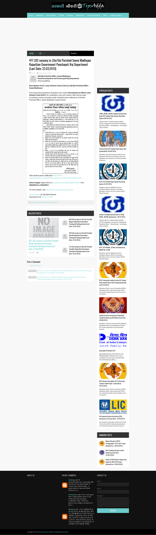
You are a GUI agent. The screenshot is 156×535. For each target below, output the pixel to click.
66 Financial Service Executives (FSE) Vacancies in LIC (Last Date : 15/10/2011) (112, 417)
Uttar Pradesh (51, 15)
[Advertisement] (60, 36)
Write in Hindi (47, 197)
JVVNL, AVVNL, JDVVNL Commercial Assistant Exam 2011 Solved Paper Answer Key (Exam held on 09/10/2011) (112, 115)
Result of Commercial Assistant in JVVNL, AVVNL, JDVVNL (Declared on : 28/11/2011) (112, 215)
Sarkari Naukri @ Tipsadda (46, 532)
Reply (33, 73)
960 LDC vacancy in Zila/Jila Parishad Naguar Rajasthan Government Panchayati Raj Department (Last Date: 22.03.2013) (80, 222)
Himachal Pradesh (93, 15)
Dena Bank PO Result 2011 (107, 350)
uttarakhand (80, 15)
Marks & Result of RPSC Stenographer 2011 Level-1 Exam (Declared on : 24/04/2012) (115, 443)
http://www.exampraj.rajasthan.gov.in (66, 183)
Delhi (105, 15)
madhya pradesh (116, 15)
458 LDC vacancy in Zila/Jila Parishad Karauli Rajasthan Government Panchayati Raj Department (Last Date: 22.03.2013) (80, 236)
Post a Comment (35, 265)
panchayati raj (38, 202)
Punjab (61, 15)
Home (31, 15)
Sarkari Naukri (34, 194)
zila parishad (53, 202)
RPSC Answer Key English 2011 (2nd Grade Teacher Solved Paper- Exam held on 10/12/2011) (112, 383)
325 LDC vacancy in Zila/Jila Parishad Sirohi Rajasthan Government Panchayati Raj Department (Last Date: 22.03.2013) (43, 245)
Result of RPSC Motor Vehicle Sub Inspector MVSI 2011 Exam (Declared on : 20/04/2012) (116, 461)
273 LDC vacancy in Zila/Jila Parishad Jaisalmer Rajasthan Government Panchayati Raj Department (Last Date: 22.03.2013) (80, 250)
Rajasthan (39, 15)
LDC (40, 53)
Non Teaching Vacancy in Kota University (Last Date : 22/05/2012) (115, 452)
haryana (70, 15)
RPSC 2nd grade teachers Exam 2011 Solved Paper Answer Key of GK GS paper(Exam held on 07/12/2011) (112, 282)
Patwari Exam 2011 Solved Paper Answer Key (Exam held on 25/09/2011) (112, 150)
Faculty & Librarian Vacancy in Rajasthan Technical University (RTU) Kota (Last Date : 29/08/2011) (112, 317)
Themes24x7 (65, 532)
